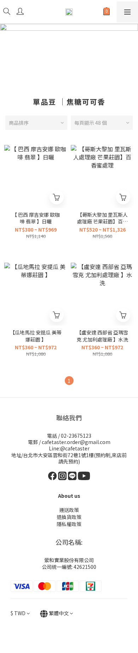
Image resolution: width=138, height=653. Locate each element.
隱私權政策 (69, 523)
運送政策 (69, 509)
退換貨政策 (69, 516)
